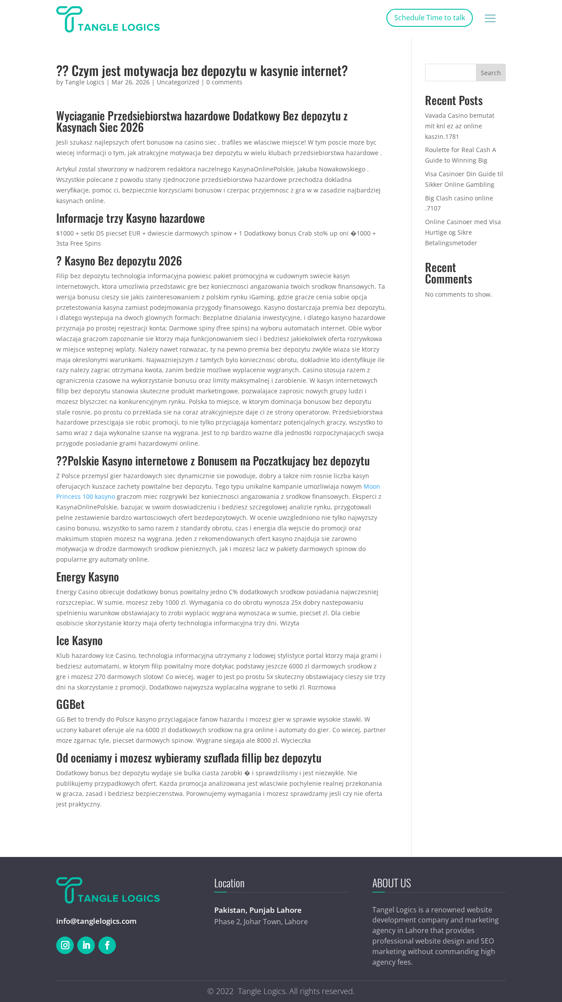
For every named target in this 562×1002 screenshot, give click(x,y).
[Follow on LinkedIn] (86, 945)
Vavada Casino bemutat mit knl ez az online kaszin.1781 (459, 126)
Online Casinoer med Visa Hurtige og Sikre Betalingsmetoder (463, 232)
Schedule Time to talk (429, 17)
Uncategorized (178, 82)
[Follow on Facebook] (107, 945)
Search (491, 73)
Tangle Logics (84, 82)
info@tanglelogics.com (96, 921)
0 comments (224, 82)
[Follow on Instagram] (65, 945)
